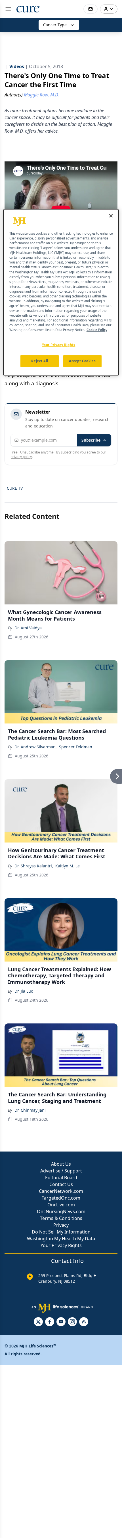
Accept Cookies (82, 361)
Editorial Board (61, 1177)
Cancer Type (55, 24)
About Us (61, 1164)
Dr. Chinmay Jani (30, 1110)
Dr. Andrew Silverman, (35, 746)
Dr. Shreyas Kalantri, (33, 866)
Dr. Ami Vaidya (28, 627)
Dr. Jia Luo (23, 991)
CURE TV (15, 488)
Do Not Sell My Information (61, 1232)
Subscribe (90, 440)
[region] (61, 292)
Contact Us (61, 1184)
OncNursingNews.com (61, 1211)
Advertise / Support (61, 1171)
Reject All (39, 361)
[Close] (111, 215)
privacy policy (21, 456)
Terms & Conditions (61, 1218)
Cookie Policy (97, 330)
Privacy (61, 1225)
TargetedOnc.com (61, 1198)
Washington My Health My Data (61, 1238)
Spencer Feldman (75, 746)
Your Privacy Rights (61, 1245)
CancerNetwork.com (61, 1191)
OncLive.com (61, 1205)
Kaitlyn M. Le (67, 866)
